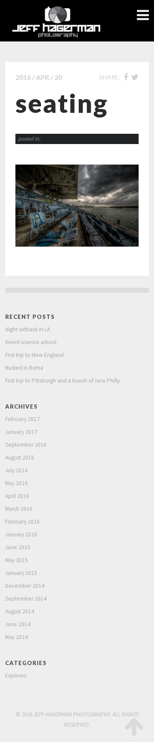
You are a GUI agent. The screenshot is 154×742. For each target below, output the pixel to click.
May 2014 (16, 637)
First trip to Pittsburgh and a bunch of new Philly (62, 380)
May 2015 (16, 560)
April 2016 (17, 496)
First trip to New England (34, 355)
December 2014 (24, 585)
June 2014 (17, 624)
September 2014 (26, 598)
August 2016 (19, 457)
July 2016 (16, 470)
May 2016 (16, 483)
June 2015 (17, 547)
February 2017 (22, 419)
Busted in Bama (24, 367)
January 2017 (21, 432)
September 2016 (26, 444)
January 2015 (21, 573)
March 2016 (19, 508)
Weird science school (30, 342)
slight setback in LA (27, 329)
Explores (15, 675)
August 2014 (19, 611)
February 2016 (22, 521)
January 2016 (21, 534)
